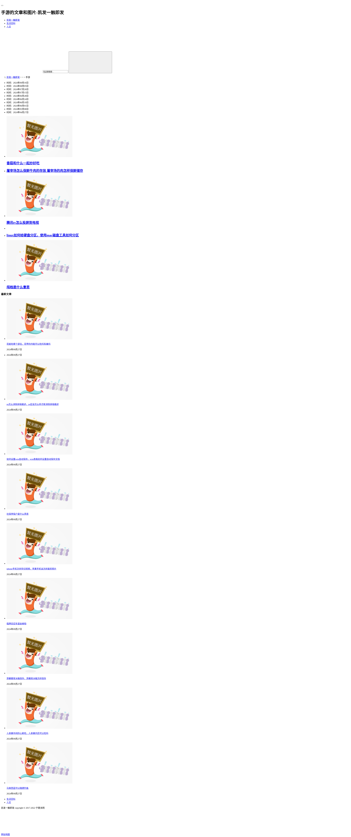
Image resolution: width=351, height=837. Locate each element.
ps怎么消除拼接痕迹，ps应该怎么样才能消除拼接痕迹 (33, 404)
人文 (9, 26)
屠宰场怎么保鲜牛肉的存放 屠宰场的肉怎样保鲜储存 (45, 170)
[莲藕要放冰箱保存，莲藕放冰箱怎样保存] (39, 673)
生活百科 (11, 23)
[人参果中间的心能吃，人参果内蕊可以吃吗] (39, 728)
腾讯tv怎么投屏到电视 (23, 222)
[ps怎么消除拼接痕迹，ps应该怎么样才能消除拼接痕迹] (39, 399)
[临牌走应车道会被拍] (39, 618)
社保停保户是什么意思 (18, 514)
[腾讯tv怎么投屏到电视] (39, 216)
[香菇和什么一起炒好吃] (39, 156)
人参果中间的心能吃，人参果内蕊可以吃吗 (27, 733)
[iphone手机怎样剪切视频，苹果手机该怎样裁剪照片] (39, 563)
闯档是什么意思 (18, 287)
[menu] (2, 5)
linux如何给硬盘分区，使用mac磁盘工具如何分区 (43, 235)
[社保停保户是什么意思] (39, 508)
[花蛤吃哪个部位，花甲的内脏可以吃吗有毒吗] (39, 338)
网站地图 (5, 834)
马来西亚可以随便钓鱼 (18, 788)
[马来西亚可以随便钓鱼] (39, 783)
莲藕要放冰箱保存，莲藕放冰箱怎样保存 (26, 678)
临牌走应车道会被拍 (16, 623)
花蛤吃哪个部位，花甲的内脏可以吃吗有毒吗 (28, 344)
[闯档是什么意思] (39, 280)
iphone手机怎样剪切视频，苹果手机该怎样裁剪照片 (31, 569)
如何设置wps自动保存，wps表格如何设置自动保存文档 (33, 459)
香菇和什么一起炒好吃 (23, 163)
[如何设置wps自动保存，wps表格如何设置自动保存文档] (39, 454)
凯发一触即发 (13, 20)
